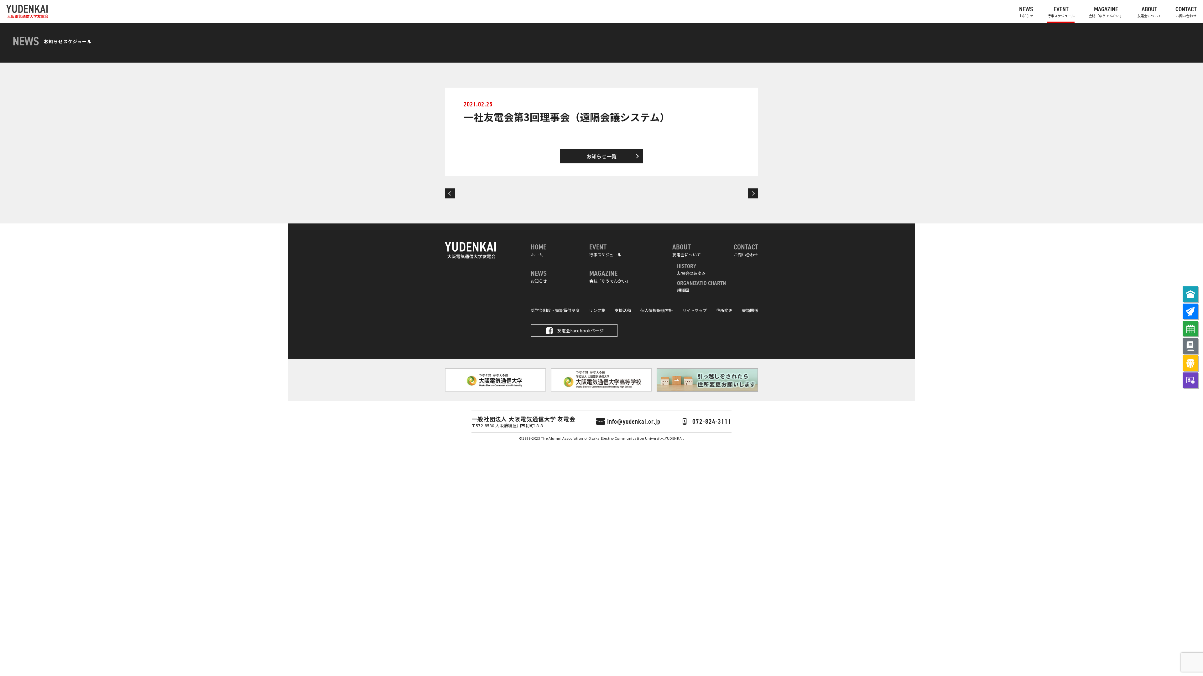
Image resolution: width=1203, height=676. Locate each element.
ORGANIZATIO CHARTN (701, 286)
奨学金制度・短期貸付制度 (555, 310)
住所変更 (724, 310)
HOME (538, 250)
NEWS (1026, 11)
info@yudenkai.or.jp (633, 421)
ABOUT (1149, 11)
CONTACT (1186, 11)
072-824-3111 (712, 421)
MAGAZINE (1106, 11)
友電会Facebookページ (580, 330)
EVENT (1061, 11)
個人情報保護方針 (656, 310)
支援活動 (623, 310)
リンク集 (597, 310)
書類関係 (750, 310)
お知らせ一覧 (601, 156)
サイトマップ (694, 310)
